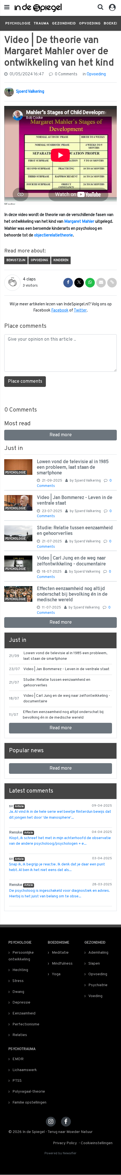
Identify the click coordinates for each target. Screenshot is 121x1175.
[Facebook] (66, 1122)
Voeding (95, 996)
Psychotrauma (22, 1049)
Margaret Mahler (79, 221)
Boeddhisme (58, 943)
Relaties (19, 1035)
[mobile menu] (7, 8)
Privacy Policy (65, 1143)
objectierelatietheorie (53, 235)
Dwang (18, 992)
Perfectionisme (25, 1024)
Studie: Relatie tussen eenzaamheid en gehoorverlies (75, 531)
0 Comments (65, 74)
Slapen (94, 963)
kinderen (60, 260)
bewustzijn (15, 260)
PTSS (17, 1080)
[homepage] (38, 8)
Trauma (41, 23)
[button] (98, 8)
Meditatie (60, 952)
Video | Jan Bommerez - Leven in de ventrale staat (74, 500)
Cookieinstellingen (97, 1143)
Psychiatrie (97, 985)
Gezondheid (64, 23)
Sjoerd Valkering (30, 91)
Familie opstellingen (29, 1102)
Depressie (21, 1002)
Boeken (111, 23)
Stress (18, 981)
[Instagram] (51, 1122)
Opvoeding (90, 23)
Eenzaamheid (23, 1013)
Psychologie (18, 23)
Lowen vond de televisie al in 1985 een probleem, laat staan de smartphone (73, 467)
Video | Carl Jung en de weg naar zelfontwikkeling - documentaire (71, 561)
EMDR (18, 1059)
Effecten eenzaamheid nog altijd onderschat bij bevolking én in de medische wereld (72, 594)
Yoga (56, 974)
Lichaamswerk (24, 1070)
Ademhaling (98, 952)
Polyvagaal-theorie (28, 1091)
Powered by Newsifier (60, 1153)
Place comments (25, 381)
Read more (61, 435)
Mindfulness (62, 963)
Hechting (20, 970)
